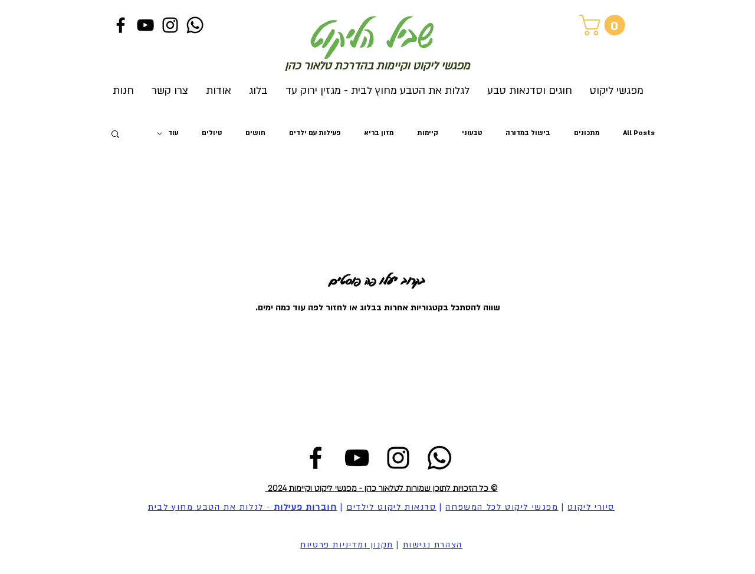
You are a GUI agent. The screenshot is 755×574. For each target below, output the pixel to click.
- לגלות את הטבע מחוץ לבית (242, 507)
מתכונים (586, 133)
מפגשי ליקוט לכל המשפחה (501, 507)
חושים (255, 133)
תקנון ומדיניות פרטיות (346, 544)
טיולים (212, 133)
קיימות (427, 133)
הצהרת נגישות (432, 544)
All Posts (639, 133)
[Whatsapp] (195, 25)
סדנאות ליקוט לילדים (391, 507)
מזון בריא (378, 133)
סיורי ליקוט (591, 507)
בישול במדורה (527, 133)
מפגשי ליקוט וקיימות (323, 488)
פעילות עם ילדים (314, 133)
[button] (604, 25)
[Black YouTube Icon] (145, 25)
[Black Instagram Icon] (170, 25)
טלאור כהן (382, 488)
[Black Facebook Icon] (120, 25)
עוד (173, 133)
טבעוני (472, 133)
